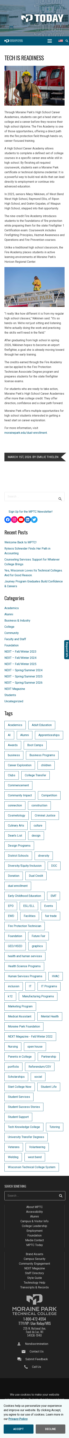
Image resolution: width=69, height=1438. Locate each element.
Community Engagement (34, 1263)
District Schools (18, 855)
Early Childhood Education (24, 896)
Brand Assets (34, 1254)
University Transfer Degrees (26, 1137)
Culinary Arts (16, 825)
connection (15, 805)
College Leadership (34, 1226)
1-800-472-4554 (34, 1319)
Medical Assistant (19, 1016)
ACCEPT (18, 1429)
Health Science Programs (24, 966)
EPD (11, 906)
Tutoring (54, 1127)
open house (35, 1046)
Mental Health (50, 1016)
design (36, 835)
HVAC (55, 976)
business (14, 755)
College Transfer (35, 775)
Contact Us (37, 1351)
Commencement (18, 785)
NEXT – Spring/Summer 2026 (23, 682)
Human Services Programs (25, 976)
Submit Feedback (36, 1359)
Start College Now (19, 1087)
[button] (49, 41)
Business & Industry (17, 620)
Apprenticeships (49, 735)
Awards (13, 745)
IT (30, 986)
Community (11, 633)
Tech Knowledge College (24, 1127)
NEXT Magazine (14, 689)
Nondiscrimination (36, 1344)
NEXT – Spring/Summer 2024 (23, 670)
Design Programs (19, 845)
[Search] (60, 1195)
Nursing (13, 1046)
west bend (35, 1157)
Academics (11, 608)
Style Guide (34, 1278)
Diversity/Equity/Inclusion (25, 865)
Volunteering (37, 1147)
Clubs (11, 775)
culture (38, 825)
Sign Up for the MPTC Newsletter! (31, 511)
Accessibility (34, 1211)
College (9, 626)
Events (48, 906)
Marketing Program (20, 1006)
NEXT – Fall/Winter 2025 (20, 664)
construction (39, 805)
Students (10, 695)
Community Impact (20, 795)
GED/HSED (15, 946)
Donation (13, 875)
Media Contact (34, 1240)
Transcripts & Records (34, 1287)
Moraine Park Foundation (24, 1026)
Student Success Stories (24, 1107)
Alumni (8, 614)
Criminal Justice (45, 815)
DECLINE (50, 1429)
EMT (53, 896)
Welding (13, 1157)
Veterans (14, 1147)
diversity (43, 855)
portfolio (13, 1066)
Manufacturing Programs (38, 996)
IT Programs (49, 986)
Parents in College (20, 1056)
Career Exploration (19, 765)
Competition (49, 795)
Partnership (48, 1056)
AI (9, 735)
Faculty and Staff (15, 639)
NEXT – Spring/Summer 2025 (23, 676)
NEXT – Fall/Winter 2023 (20, 651)
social (38, 1076)
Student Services (19, 1097)
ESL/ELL (29, 906)
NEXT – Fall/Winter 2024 (20, 658)
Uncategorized (13, 701)
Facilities (30, 916)
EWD (11, 916)
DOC (54, 865)
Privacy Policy (18, 1419)
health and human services (25, 956)
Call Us (36, 1367)
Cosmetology (16, 815)
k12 (10, 996)
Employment (34, 1230)
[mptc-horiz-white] (13, 41)
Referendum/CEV (40, 1066)
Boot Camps (35, 745)
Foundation (11, 645)
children (46, 765)
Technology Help (34, 1282)
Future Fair (38, 936)
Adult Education (42, 725)
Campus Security (34, 1259)
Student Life (49, 1087)
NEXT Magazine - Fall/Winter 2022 (30, 1036)
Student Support (18, 1117)
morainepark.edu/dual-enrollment (25, 432)
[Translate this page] (60, 41)
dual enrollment (18, 886)
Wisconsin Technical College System (31, 1167)
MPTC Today (34, 1245)
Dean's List (15, 835)
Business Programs (42, 755)
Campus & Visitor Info (34, 1221)
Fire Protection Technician (24, 926)
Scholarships (16, 1076)
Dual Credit (36, 875)
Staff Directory (34, 1273)
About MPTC (34, 1207)
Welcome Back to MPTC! (20, 542)
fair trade (51, 916)
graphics (37, 946)
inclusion (13, 986)
